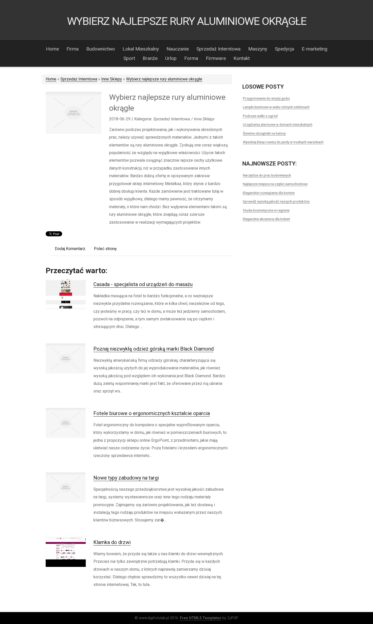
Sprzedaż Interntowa (78, 79)
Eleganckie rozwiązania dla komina (269, 193)
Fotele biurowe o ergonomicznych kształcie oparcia (151, 413)
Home (51, 79)
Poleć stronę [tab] (105, 248)
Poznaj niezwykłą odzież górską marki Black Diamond (153, 349)
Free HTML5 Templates (200, 618)
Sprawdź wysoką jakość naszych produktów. (276, 201)
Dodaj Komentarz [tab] (70, 248)
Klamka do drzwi (112, 542)
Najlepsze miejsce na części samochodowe (275, 184)
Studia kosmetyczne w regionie (266, 210)
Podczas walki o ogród (260, 116)
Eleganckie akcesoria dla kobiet (266, 219)
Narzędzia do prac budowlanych (267, 175)
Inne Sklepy (111, 79)
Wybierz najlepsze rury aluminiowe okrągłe (164, 79)
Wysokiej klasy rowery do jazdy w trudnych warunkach (283, 142)
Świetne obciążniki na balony (264, 133)
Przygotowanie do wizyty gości (266, 98)
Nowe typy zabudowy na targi (126, 478)
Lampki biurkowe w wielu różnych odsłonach (276, 107)
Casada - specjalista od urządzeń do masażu (143, 284)
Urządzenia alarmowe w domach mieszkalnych (277, 124)
